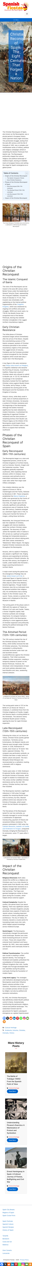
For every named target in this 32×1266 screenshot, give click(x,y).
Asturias (15, 1030)
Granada (6, 1033)
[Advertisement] (16, 114)
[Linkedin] (14, 1018)
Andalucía (8, 1030)
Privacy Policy (24, 1260)
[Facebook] (4, 1018)
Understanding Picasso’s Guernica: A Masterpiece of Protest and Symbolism (15, 1128)
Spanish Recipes (8, 1227)
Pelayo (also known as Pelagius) (17, 365)
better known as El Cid (14, 576)
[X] (7, 1018)
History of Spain (8, 1230)
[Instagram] (24, 1018)
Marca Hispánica (19, 496)
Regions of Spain (8, 1212)
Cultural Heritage (10, 1027)
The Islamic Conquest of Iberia (15, 178)
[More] (4, 1021)
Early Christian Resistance (14, 180)
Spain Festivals (8, 1221)
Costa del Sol (7, 1242)
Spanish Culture (8, 1224)
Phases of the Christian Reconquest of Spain (16, 183)
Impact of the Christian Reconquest (16, 198)
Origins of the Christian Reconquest (16, 176)
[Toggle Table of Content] (26, 173)
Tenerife (5, 1236)
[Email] (27, 1018)
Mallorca (5, 1245)
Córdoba (22, 1030)
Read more (12, 1091)
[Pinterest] (17, 1018)
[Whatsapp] (20, 1018)
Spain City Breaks (9, 1209)
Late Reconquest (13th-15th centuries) (15, 195)
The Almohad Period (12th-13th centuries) (16, 191)
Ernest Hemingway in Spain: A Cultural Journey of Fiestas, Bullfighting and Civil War (15, 1176)
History (11, 1033)
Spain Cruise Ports (9, 1215)
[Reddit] (10, 1018)
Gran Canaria (7, 1250)
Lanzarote (6, 1253)
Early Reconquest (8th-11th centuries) (14, 187)
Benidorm (6, 1239)
